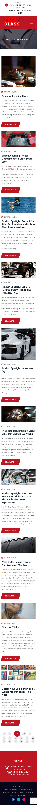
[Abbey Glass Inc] (11, 22)
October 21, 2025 (10, 558)
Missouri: (13, 5)
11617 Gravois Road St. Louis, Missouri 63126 (20, 11)
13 (15, 741)
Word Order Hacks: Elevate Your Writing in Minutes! (16, 563)
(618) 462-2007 (20, 8)
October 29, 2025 (10, 364)
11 (4, 741)
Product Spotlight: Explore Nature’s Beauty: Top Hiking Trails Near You (16, 290)
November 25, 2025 (10, 92)
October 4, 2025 (9, 685)
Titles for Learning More (14, 96)
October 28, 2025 (10, 427)
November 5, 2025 (10, 283)
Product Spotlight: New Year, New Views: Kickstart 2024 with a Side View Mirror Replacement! (16, 498)
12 (10, 741)
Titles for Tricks (10, 627)
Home (8, 39)
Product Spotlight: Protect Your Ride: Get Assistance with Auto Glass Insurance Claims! (18, 224)
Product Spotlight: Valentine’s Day (17, 370)
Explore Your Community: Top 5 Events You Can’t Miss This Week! (18, 691)
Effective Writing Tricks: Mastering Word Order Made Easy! (16, 158)
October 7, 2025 (9, 623)
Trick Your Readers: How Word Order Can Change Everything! (18, 432)
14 (21, 741)
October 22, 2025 (10, 489)
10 (33, 738)
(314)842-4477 (20, 5)
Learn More (9, 124)
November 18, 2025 (10, 151)
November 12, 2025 (10, 217)
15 (27, 741)
